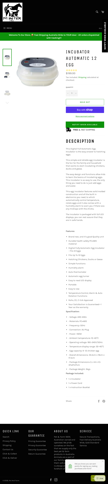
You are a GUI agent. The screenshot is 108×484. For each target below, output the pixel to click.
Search (6, 437)
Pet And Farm (14, 480)
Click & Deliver (10, 458)
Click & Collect (10, 453)
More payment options (85, 116)
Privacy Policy (9, 441)
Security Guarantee (37, 449)
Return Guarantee (36, 454)
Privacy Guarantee (37, 445)
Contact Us (8, 449)
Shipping (82, 77)
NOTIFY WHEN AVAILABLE (85, 125)
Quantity (69, 87)
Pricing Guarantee (37, 441)
